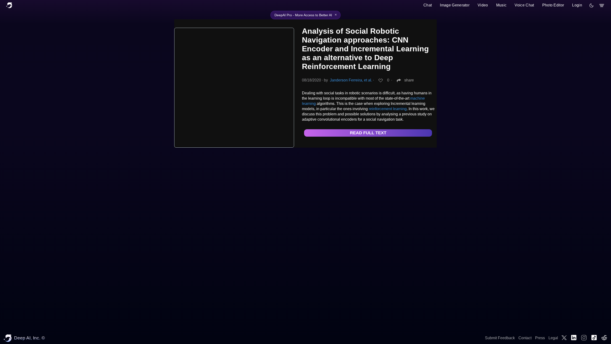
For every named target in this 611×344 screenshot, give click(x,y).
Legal (553, 338)
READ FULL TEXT (368, 132)
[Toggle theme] (591, 5)
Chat (427, 5)
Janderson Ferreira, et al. (351, 80)
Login (577, 5)
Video (483, 5)
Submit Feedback (500, 338)
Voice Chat (524, 5)
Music (501, 5)
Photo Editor (553, 5)
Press (540, 338)
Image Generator (454, 5)
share (409, 80)
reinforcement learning (388, 109)
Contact (525, 338)
